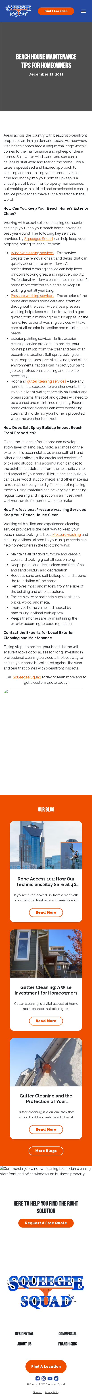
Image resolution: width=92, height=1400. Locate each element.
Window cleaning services (32, 253)
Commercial (68, 1334)
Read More (46, 912)
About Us (24, 1344)
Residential (24, 1334)
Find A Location (55, 11)
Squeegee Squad (38, 239)
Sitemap (37, 1392)
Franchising (67, 1344)
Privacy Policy (52, 1392)
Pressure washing (66, 534)
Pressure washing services (32, 296)
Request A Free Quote (46, 1223)
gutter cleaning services (46, 381)
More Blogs (46, 1151)
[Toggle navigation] (83, 11)
